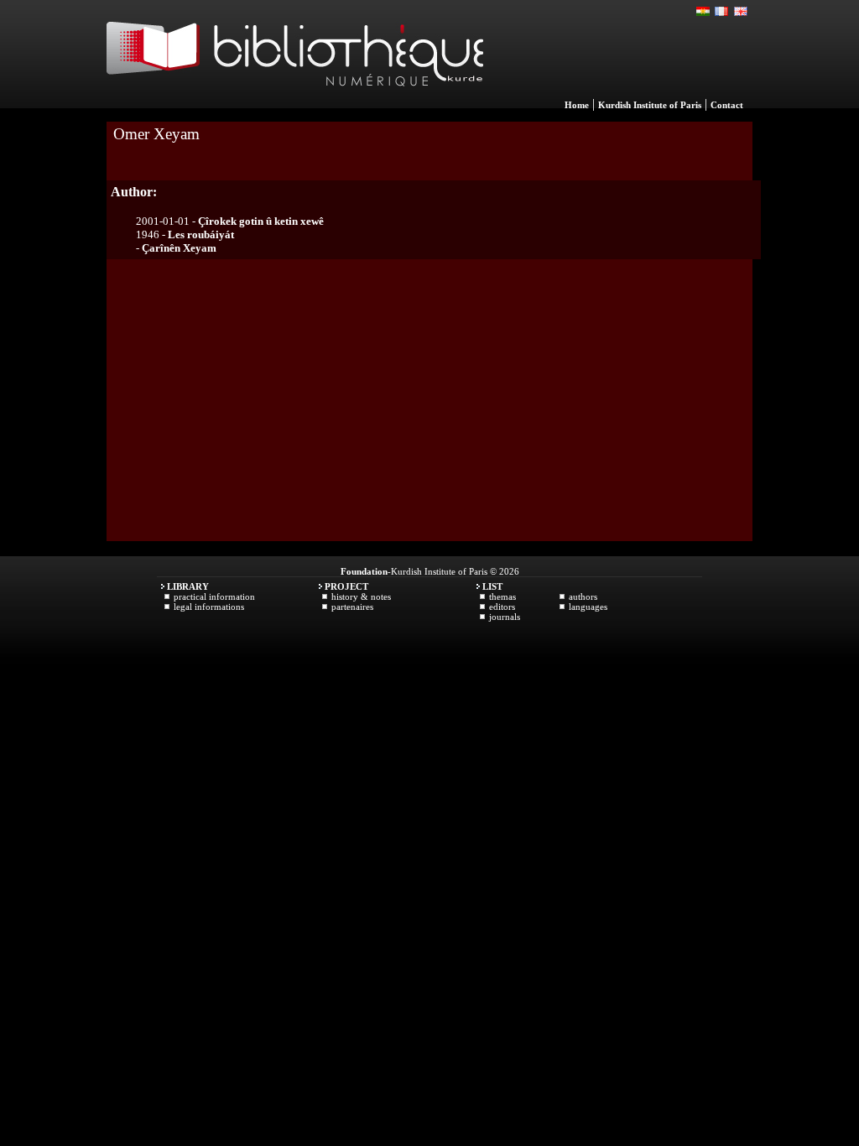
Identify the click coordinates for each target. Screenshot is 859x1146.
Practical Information (214, 596)
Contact (727, 105)
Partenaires (352, 607)
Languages (588, 607)
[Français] (722, 12)
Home (577, 105)
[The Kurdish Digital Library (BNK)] (295, 104)
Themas (502, 596)
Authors (583, 596)
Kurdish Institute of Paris (649, 105)
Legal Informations (209, 607)
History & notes (361, 596)
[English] (740, 12)
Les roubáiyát (201, 234)
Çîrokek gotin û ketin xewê (261, 221)
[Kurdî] (703, 12)
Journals (504, 617)
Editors (502, 607)
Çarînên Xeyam (179, 248)
